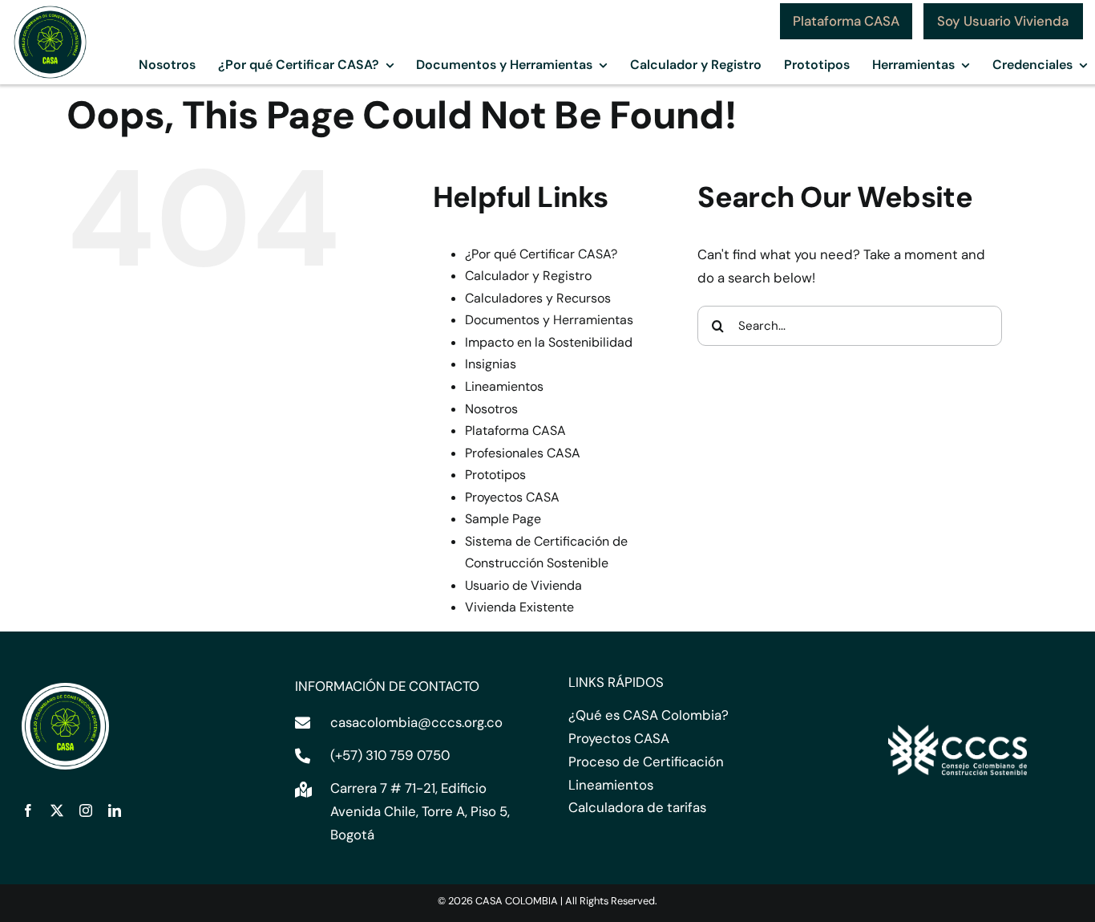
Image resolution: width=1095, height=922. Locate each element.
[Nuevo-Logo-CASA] (50, 9)
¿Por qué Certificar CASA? (541, 254)
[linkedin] (114, 810)
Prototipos (495, 474)
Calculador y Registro (528, 275)
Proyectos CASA (512, 497)
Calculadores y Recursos (538, 298)
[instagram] (85, 810)
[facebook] (28, 810)
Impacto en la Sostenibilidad (548, 342)
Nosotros (491, 408)
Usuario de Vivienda (523, 585)
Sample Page (503, 518)
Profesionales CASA (522, 453)
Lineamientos (504, 386)
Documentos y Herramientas (549, 319)
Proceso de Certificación (646, 761)
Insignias (490, 363)
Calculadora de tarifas (637, 807)
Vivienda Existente (519, 607)
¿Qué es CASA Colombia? (648, 715)
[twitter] (57, 810)
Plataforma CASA (515, 430)
